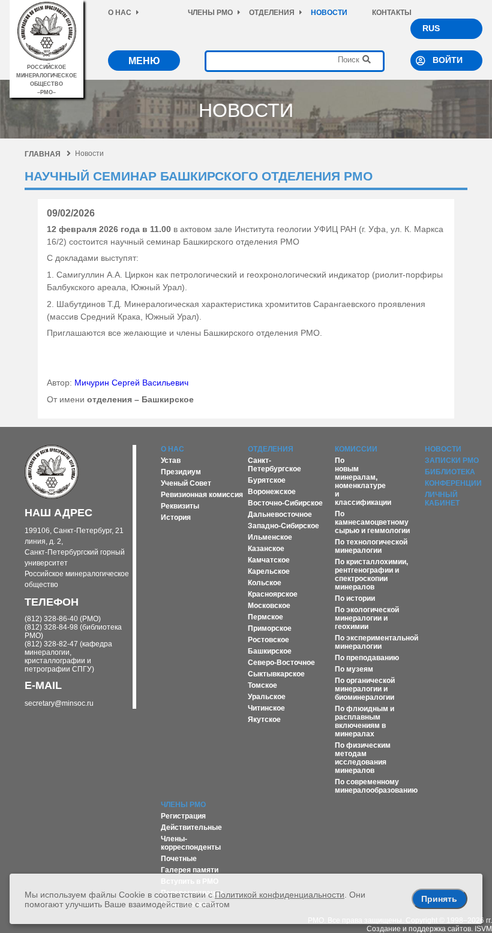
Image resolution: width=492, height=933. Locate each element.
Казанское (266, 548)
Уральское (267, 697)
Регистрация (183, 816)
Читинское (266, 708)
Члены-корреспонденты (191, 843)
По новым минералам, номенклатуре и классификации (363, 481)
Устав (171, 460)
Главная (43, 154)
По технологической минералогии (371, 546)
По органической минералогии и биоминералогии (365, 689)
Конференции (453, 483)
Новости (329, 12)
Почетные (179, 858)
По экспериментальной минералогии (376, 642)
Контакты (392, 12)
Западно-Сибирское (283, 526)
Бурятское (267, 480)
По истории (355, 598)
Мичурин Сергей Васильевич (131, 382)
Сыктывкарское (276, 674)
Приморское (270, 628)
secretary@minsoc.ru (59, 703)
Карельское (269, 571)
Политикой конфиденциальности (279, 894)
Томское (262, 685)
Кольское (264, 583)
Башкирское (270, 651)
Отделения (272, 12)
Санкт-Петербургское (274, 464)
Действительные (191, 827)
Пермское (265, 617)
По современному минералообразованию (376, 786)
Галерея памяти (189, 870)
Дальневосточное (280, 514)
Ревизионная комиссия (202, 494)
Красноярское (273, 594)
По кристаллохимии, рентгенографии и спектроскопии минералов (371, 574)
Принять (439, 899)
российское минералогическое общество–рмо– (46, 79)
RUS (431, 28)
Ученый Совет (186, 483)
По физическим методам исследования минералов (363, 758)
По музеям (354, 669)
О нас (119, 12)
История (176, 517)
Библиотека (450, 472)
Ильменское (270, 537)
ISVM (483, 929)
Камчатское (269, 560)
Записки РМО (452, 460)
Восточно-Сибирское (285, 503)
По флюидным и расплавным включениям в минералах (364, 721)
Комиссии (356, 449)
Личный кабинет (442, 498)
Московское (269, 605)
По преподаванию (367, 658)
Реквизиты (180, 506)
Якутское (264, 719)
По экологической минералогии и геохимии (367, 618)
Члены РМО (210, 12)
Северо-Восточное (281, 662)
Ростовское (268, 640)
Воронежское (272, 491)
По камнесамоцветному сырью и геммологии (372, 522)
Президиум (181, 472)
